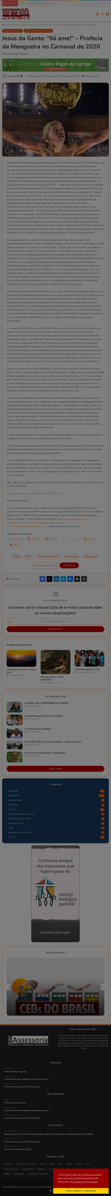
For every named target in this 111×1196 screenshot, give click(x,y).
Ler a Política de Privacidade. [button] (83, 1181)
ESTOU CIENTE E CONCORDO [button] (81, 1190)
